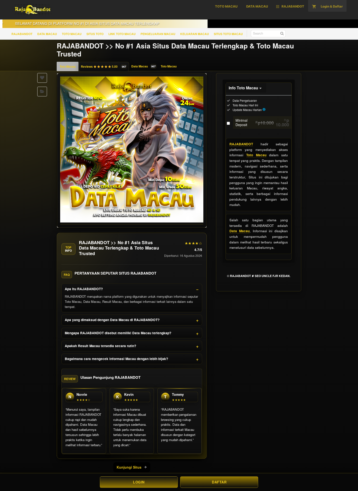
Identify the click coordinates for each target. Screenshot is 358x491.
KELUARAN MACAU (194, 34)
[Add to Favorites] (42, 78)
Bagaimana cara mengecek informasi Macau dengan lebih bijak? (116, 358)
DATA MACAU (47, 34)
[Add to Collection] (42, 91)
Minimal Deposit (262, 122)
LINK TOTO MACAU (122, 34)
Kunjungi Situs (129, 467)
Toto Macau (67, 66)
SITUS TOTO (95, 34)
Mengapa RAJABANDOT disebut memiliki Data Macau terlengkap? (118, 333)
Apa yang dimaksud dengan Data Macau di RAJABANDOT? (112, 319)
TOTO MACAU (72, 34)
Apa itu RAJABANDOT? (84, 289)
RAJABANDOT (21, 34)
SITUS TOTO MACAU (228, 34)
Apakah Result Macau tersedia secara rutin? (100, 345)
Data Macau (239, 231)
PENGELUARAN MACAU (158, 34)
